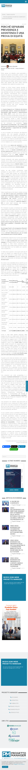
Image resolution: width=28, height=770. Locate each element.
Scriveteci (14, 700)
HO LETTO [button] (5, 766)
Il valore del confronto (14, 502)
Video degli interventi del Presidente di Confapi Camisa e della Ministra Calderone (16, 562)
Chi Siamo (15, 697)
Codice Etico (15, 712)
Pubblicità (14, 703)
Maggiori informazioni (19, 764)
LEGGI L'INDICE (14, 490)
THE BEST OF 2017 (10, 68)
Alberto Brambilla (13, 66)
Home (3, 14)
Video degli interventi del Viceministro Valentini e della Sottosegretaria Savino (16, 530)
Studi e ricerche (11, 14)
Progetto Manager (16, 505)
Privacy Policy (15, 706)
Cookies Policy (15, 709)
